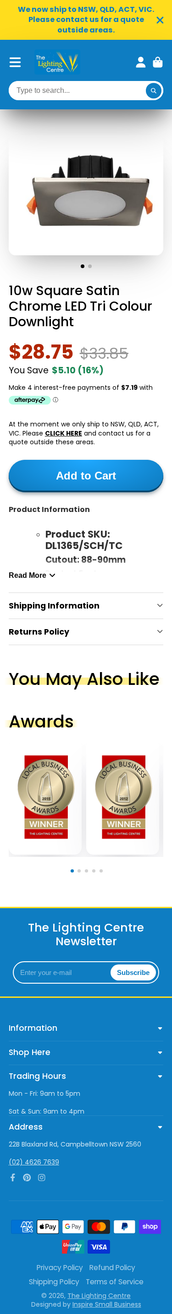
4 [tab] (95, 872)
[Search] (153, 90)
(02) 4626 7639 (34, 1162)
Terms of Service (115, 1282)
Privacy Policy (60, 1267)
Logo (57, 62)
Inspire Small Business (106, 1304)
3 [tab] (88, 872)
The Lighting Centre (99, 1295)
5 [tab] (102, 872)
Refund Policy (112, 1267)
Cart (157, 62)
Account (140, 62)
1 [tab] (73, 872)
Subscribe (133, 972)
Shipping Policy (54, 1282)
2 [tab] (81, 872)
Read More (27, 575)
